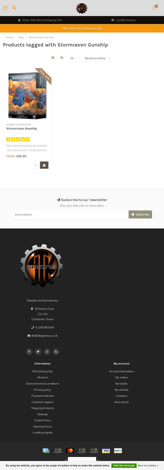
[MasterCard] (70, 451)
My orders (121, 377)
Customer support (43, 402)
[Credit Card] (46, 451)
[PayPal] (82, 451)
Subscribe (142, 214)
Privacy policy (42, 389)
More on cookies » (148, 465)
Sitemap (42, 414)
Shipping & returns (42, 408)
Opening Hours (42, 426)
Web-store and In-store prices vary (82, 28)
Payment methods (42, 395)
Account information (121, 371)
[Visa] (106, 451)
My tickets (121, 383)
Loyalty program (43, 432)
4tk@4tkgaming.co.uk (44, 335)
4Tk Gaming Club (42, 371)
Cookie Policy (42, 420)
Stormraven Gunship (21, 128)
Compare (121, 395)
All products (121, 402)
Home (9, 37)
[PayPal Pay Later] (94, 451)
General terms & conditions (42, 383)
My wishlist (121, 389)
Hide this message (124, 465)
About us (42, 377)
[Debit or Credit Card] (58, 451)
